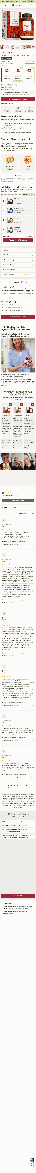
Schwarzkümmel (18, 208)
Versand (5, 65)
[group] (18, 493)
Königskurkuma (18, 415)
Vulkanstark (17, 199)
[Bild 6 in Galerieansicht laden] (28, 47)
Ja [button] (17, 544)
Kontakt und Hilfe (18, 896)
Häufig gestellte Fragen (9, 270)
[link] (18, 1)
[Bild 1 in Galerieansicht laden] (2, 47)
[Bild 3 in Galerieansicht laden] (12, 47)
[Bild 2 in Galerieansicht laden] (7, 47)
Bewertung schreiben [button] (18, 500)
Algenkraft (17, 227)
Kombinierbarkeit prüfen (18, 317)
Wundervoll (17, 218)
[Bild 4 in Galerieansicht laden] (18, 47)
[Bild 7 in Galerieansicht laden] (33, 47)
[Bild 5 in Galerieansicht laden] (23, 47)
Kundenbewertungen (18, 275)
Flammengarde (6, 415)
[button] (2, 5)
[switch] (32, 1165)
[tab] (23, 513)
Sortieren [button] (4, 507)
